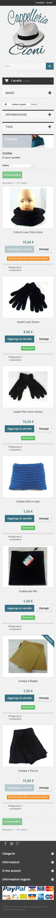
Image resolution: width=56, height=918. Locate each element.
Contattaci (40, 3)
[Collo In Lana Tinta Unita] (28, 207)
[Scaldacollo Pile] (28, 566)
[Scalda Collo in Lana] (28, 476)
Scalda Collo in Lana (28, 501)
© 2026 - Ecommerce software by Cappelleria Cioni (25, 907)
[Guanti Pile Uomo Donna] (28, 386)
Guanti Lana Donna (28, 322)
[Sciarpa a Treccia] (28, 745)
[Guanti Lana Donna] (28, 297)
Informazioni (16, 114)
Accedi (49, 3)
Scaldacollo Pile (28, 591)
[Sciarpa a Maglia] (28, 656)
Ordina (5, 165)
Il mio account (11, 870)
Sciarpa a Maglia (28, 681)
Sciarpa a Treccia (28, 770)
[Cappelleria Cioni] (28, 31)
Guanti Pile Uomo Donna (28, 411)
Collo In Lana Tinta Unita (28, 232)
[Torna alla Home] (6, 104)
